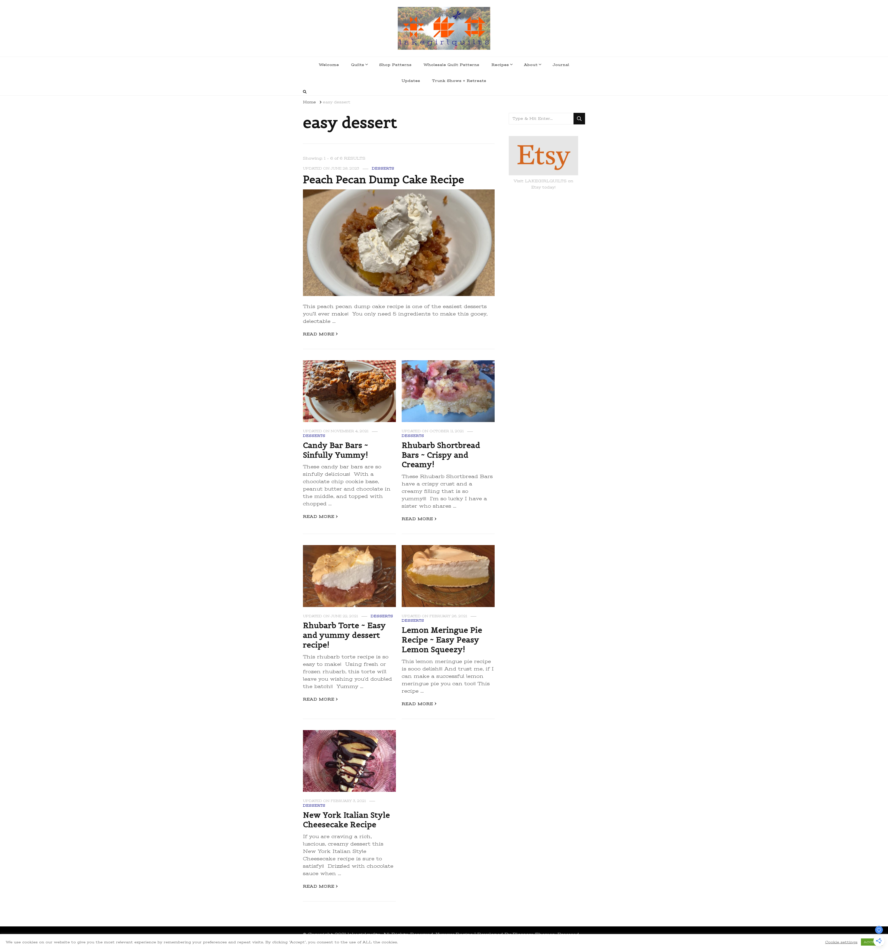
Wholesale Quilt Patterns (451, 65)
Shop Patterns (395, 65)
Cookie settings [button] (841, 942)
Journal (561, 65)
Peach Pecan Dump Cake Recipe (383, 179)
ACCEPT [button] (871, 942)
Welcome (329, 65)
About (531, 65)
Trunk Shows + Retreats (459, 81)
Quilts (357, 65)
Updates (411, 81)
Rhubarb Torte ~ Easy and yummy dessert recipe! (344, 635)
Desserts (383, 168)
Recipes (500, 65)
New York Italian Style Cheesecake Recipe (346, 820)
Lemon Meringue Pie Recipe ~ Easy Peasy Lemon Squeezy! (442, 639)
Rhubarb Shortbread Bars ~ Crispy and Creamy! (441, 454)
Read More (318, 334)
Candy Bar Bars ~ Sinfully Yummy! (335, 450)
